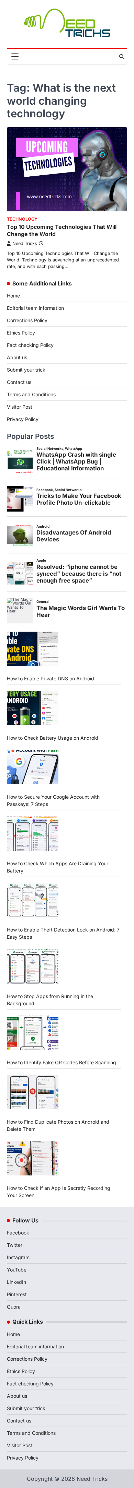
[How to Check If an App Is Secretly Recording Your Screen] (32, 1158)
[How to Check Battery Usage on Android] (32, 708)
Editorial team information (35, 308)
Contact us (19, 382)
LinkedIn (16, 1282)
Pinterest (17, 1294)
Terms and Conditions (31, 394)
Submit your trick (26, 370)
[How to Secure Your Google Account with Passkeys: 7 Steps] (32, 767)
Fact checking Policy (30, 345)
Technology (22, 219)
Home (13, 295)
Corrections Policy (27, 320)
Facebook (18, 1232)
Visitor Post (19, 407)
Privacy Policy (22, 419)
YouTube (16, 1270)
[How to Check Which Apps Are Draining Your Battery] (32, 834)
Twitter (14, 1245)
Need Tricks (24, 243)
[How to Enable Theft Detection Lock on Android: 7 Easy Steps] (32, 900)
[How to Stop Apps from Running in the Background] (32, 966)
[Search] (121, 56)
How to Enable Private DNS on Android (50, 678)
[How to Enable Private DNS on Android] (32, 649)
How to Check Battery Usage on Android (52, 738)
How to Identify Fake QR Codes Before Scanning (61, 1062)
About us (17, 357)
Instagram (18, 1257)
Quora (14, 1307)
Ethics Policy (21, 333)
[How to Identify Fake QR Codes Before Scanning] (32, 1033)
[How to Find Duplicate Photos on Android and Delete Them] (32, 1092)
